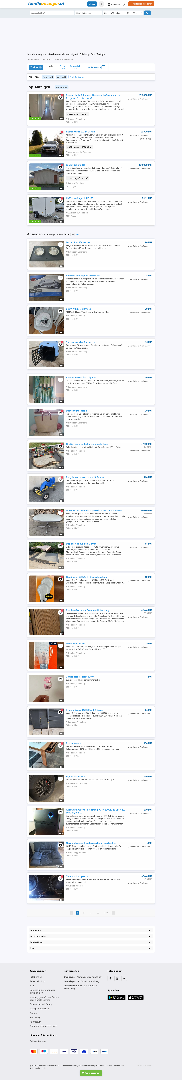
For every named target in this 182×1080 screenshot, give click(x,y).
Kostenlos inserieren (142, 4)
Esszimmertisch (74, 743)
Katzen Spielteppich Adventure (83, 275)
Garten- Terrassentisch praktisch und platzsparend (94, 510)
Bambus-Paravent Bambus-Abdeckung (87, 610)
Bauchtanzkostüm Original (81, 377)
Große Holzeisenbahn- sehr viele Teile (87, 444)
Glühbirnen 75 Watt (76, 643)
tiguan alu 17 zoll (75, 776)
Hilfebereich (36, 977)
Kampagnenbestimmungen (43, 1026)
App (93, 4)
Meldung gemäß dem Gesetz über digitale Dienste (44, 998)
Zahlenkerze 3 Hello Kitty (80, 676)
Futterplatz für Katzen (78, 242)
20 (72, 234)
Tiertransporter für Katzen (80, 342)
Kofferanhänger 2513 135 (79, 198)
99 (98, 913)
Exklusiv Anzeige (38, 1041)
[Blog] (124, 978)
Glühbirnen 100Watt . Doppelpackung (87, 577)
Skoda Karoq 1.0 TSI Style (80, 131)
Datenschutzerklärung (41, 1004)
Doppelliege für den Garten (81, 543)
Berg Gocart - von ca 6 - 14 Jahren (85, 477)
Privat (63, 67)
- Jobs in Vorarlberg (81, 981)
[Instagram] (117, 978)
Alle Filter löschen (77, 77)
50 (77, 234)
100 (106, 913)
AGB (32, 985)
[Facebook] (110, 978)
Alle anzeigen (61, 87)
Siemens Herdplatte (77, 876)
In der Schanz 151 (75, 165)
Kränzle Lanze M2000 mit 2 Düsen (84, 710)
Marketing (35, 1017)
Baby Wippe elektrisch (78, 309)
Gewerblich (75, 67)
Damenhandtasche (76, 410)
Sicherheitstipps (38, 981)
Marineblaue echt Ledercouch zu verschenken (91, 843)
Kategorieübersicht (39, 1008)
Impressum (35, 1021)
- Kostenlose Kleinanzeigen (83, 977)
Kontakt (33, 1013)
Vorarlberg (47, 77)
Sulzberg (60, 77)
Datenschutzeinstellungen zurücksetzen (43, 991)
